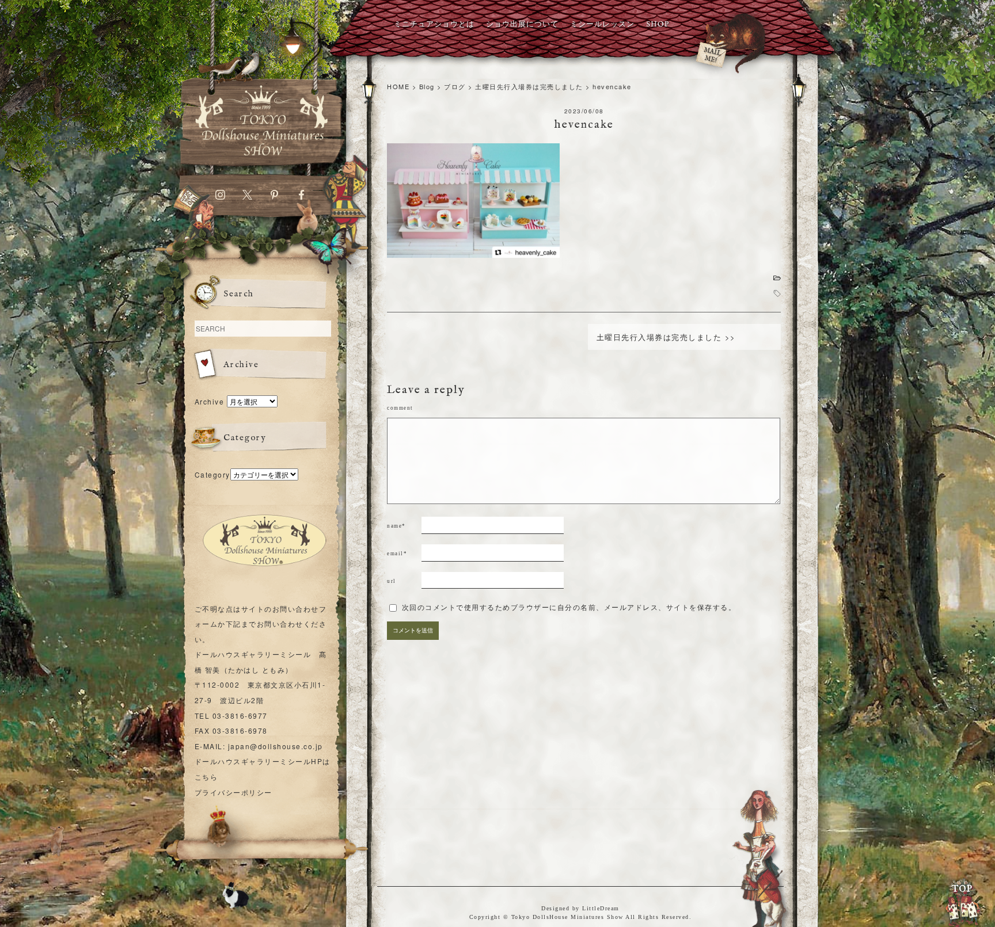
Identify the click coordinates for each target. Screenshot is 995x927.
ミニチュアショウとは (434, 24)
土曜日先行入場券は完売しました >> (666, 336)
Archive (210, 401)
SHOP (657, 24)
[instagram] (220, 197)
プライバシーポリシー (233, 792)
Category (212, 474)
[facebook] (301, 197)
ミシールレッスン (602, 24)
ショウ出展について (522, 24)
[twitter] (247, 197)
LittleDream (601, 908)
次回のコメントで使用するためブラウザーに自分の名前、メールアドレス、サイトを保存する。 (569, 608)
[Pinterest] (274, 197)
